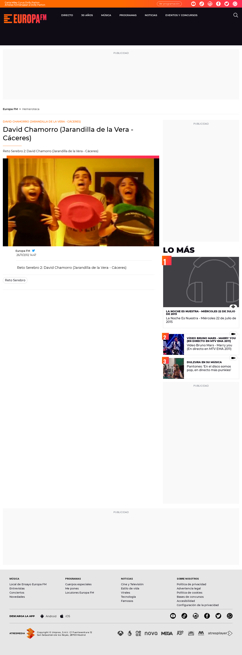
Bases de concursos (190, 596)
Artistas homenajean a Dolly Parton (25, 4)
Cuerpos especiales (78, 584)
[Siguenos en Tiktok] (201, 4)
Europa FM (11, 109)
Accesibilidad (186, 601)
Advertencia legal (189, 588)
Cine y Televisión (132, 584)
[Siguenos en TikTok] (184, 617)
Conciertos (16, 592)
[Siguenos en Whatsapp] (235, 4)
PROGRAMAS (128, 15)
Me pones (72, 588)
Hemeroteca (30, 109)
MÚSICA (106, 15)
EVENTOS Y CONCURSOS (181, 15)
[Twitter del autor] (33, 251)
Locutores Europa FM (79, 592)
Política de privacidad (191, 584)
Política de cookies (189, 592)
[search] (235, 15)
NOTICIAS (151, 15)
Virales (125, 592)
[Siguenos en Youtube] (193, 4)
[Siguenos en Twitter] (226, 4)
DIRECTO (67, 15)
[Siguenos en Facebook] (218, 4)
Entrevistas (17, 588)
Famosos (127, 601)
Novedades (17, 596)
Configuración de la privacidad (198, 605)
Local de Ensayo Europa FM (28, 584)
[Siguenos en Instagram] (210, 4)
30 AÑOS (87, 15)
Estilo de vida (130, 588)
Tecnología (128, 596)
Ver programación (169, 3)
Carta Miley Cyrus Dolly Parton (22, 2)
